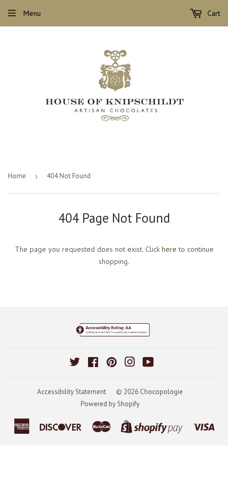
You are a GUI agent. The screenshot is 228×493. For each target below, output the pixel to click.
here (169, 249)
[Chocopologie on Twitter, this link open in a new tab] (74, 363)
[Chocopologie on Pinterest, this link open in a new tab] (111, 363)
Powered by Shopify (110, 403)
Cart (212, 13)
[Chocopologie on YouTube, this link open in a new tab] (148, 363)
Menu (31, 13)
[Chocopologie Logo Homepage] (114, 88)
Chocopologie (161, 391)
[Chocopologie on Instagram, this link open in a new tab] (130, 363)
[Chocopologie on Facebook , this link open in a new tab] (93, 363)
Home (17, 175)
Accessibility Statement (71, 391)
